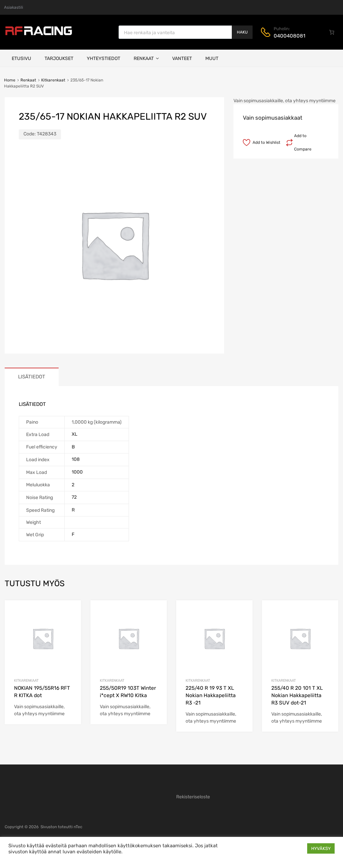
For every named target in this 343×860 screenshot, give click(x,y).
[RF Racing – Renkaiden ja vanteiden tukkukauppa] (38, 35)
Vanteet (182, 58)
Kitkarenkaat (53, 80)
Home (9, 80)
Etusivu (21, 58)
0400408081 (289, 36)
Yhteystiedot (103, 58)
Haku (242, 32)
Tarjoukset (59, 58)
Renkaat (144, 58)
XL (74, 434)
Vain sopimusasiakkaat (272, 117)
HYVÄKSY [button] (321, 848)
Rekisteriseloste (193, 797)
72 (74, 497)
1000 (77, 472)
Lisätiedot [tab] (31, 377)
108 (76, 459)
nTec (78, 826)
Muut (211, 58)
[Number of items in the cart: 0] (332, 32)
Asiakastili (13, 7)
